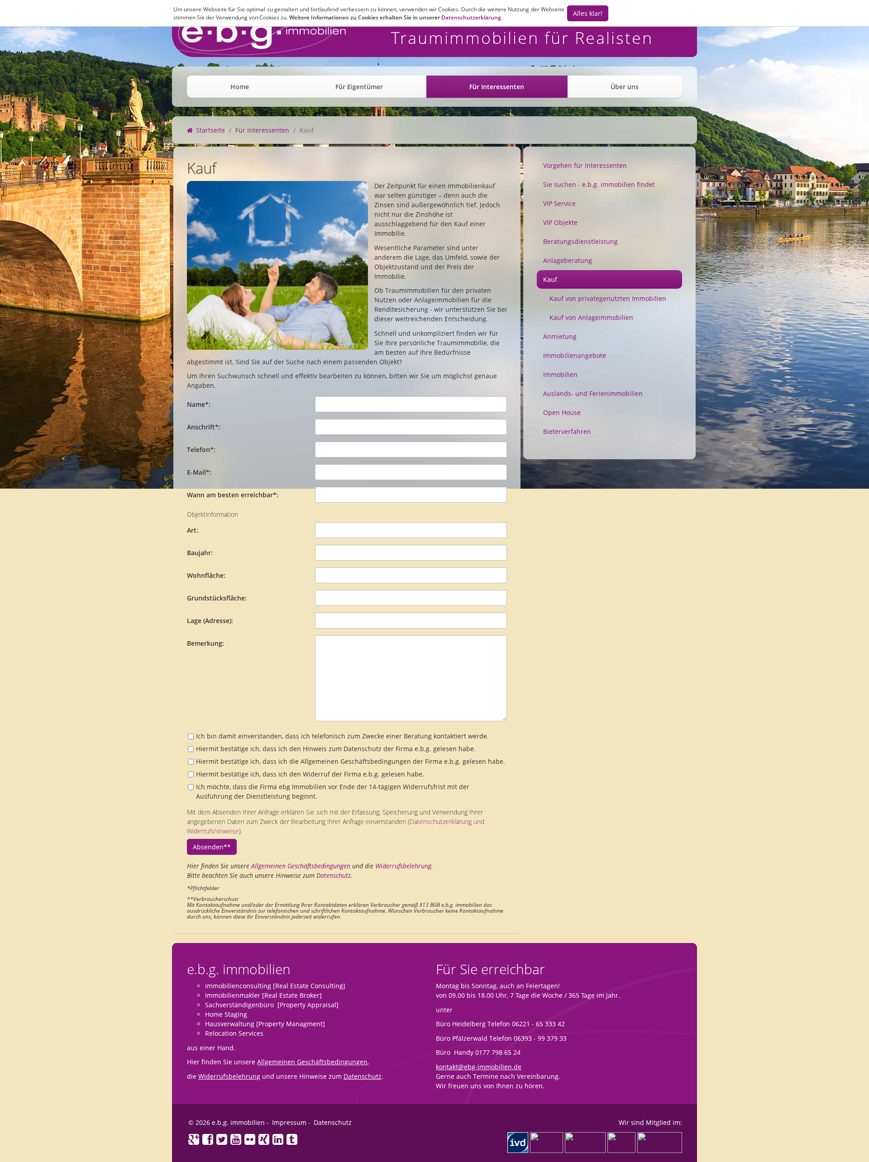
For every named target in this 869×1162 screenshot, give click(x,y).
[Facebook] (208, 1140)
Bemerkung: (205, 643)
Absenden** (212, 847)
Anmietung (560, 336)
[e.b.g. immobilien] (259, 38)
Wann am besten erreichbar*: (232, 495)
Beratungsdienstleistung (580, 241)
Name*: (198, 404)
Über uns (625, 86)
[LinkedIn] (278, 1140)
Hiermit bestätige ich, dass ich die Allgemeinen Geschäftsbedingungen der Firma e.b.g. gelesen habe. (350, 761)
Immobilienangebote (574, 355)
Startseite (209, 130)
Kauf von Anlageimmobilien (591, 317)
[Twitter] (222, 1140)
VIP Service (559, 203)
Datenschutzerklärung (471, 17)
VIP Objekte (560, 222)
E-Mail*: (199, 472)
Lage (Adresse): (210, 620)
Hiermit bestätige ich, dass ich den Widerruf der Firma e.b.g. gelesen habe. (310, 774)
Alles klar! (587, 13)
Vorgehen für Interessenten (585, 165)
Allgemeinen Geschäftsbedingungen (300, 866)
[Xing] (264, 1140)
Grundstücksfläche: (217, 598)
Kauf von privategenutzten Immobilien (607, 298)
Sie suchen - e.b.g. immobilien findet (599, 184)
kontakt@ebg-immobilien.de (478, 1066)
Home (239, 86)
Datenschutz (333, 875)
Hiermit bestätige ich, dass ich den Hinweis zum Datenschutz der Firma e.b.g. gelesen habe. (336, 748)
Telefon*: (201, 449)
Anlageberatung (567, 260)
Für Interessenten (496, 86)
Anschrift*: (203, 427)
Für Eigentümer (359, 86)
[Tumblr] (291, 1140)
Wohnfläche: (206, 575)
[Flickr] (250, 1140)
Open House (562, 412)
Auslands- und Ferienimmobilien (593, 393)
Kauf (550, 279)
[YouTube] (236, 1140)
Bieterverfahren (567, 431)
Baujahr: (200, 552)
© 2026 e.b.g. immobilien (226, 1122)
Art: (192, 530)
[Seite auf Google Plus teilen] (193, 1140)
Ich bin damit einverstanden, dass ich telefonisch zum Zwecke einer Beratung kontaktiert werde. (342, 736)
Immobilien (560, 374)
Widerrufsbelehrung (403, 866)
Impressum (289, 1122)
